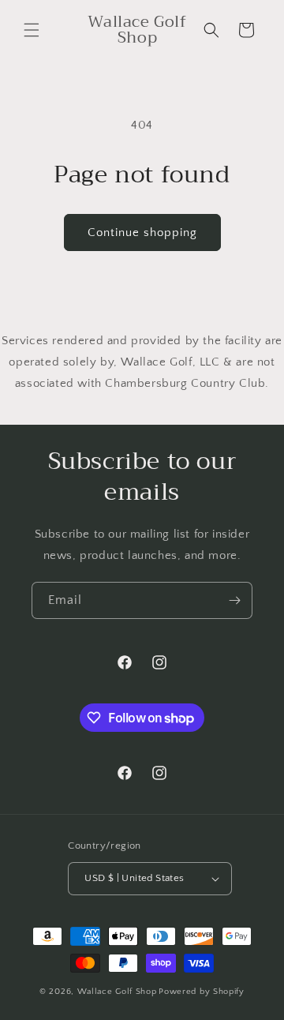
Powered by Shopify (202, 991)
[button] (31, 30)
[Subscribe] (234, 600)
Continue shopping (142, 232)
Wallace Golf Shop (117, 991)
